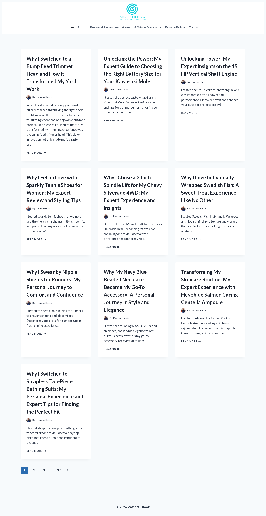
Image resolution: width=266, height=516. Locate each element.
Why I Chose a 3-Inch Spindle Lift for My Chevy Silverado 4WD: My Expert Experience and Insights (133, 192)
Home (69, 27)
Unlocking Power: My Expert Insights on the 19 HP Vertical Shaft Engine (209, 66)
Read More (36, 152)
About (82, 27)
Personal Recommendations (110, 27)
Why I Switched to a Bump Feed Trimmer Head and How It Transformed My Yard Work (51, 73)
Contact (195, 27)
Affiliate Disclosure (148, 27)
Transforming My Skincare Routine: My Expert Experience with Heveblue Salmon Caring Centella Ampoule (209, 287)
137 (58, 470)
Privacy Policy (175, 27)
